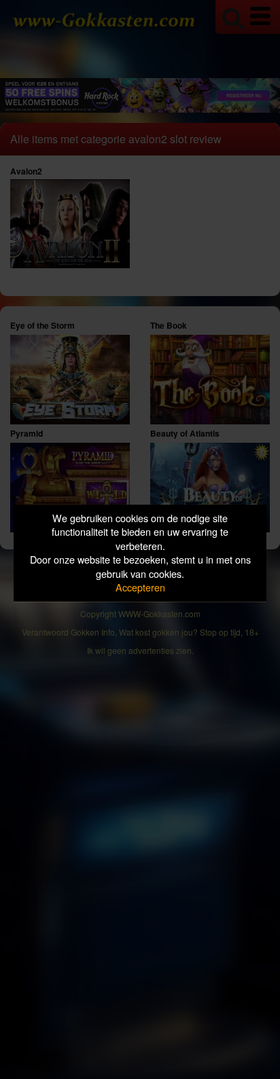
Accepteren (140, 588)
